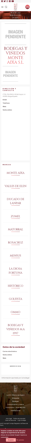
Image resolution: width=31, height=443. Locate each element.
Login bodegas (21, 420)
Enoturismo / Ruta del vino (15, 407)
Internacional (15, 410)
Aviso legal (9, 418)
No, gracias (20, 440)
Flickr (10, 1)
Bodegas (15, 401)
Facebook (2, 1)
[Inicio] (15, 7)
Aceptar (11, 440)
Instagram (7, 1)
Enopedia (15, 398)
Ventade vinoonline (27, 7)
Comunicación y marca (15, 404)
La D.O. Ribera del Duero (15, 395)
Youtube (13, 1)
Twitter (5, 1)
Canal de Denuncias (10, 420)
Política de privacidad (19, 418)
